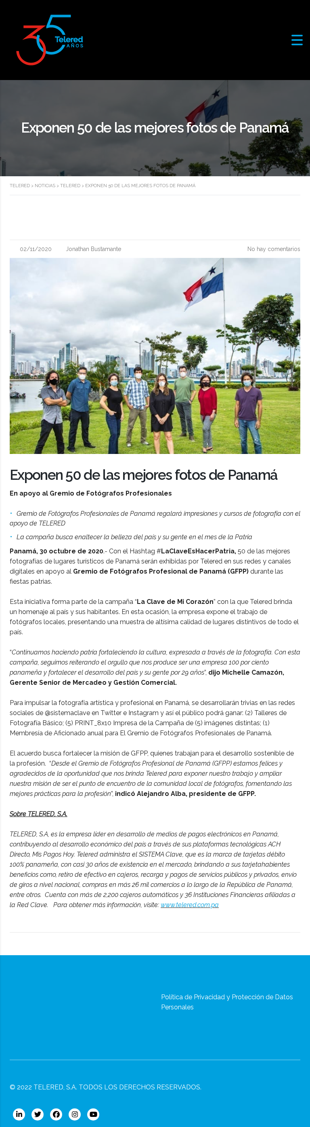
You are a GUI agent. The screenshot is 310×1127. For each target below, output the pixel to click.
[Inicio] (49, 39)
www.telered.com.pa (190, 905)
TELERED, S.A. (55, 1087)
